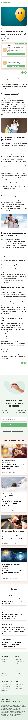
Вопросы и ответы (6, 669)
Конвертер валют (19, 684)
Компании (3, 673)
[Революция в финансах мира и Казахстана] (14, 555)
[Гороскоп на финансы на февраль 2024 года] (14, 484)
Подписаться (14, 424)
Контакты (3, 671)
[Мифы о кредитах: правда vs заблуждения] (14, 451)
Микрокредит (18, 659)
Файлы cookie (4, 659)
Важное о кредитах (6, 684)
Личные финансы (5, 686)
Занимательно (4, 690)
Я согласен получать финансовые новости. (14, 429)
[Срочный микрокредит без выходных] (14, 522)
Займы (17, 656)
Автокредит (18, 669)
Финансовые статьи (6, 681)
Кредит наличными (20, 671)
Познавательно (5, 688)
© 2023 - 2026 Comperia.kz (8, 699)
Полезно (17, 681)
